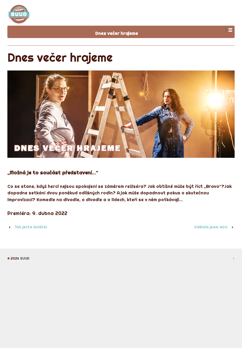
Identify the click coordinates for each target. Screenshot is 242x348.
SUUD (24, 258)
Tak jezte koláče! (30, 226)
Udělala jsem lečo (211, 226)
